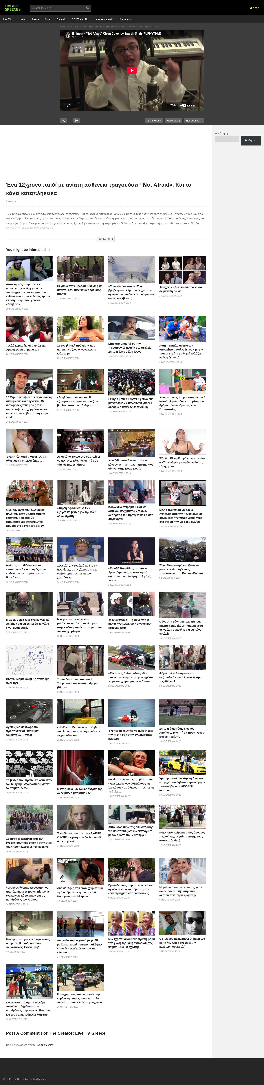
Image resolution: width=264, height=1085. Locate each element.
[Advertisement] (106, 153)
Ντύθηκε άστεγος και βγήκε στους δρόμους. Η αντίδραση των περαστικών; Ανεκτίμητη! (28, 943)
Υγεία (48, 19)
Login (256, 7)
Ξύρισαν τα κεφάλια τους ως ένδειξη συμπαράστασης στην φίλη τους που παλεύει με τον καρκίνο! (29, 842)
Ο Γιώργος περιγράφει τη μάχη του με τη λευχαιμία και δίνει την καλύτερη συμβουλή (182, 942)
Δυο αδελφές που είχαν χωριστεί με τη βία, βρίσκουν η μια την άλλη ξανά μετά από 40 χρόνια (80, 892)
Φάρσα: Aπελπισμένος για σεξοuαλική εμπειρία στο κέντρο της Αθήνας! (180, 677)
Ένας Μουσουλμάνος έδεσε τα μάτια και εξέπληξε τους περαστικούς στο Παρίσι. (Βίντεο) (181, 569)
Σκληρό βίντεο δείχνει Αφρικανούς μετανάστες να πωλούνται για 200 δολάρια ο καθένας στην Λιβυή (130, 402)
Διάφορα (124, 19)
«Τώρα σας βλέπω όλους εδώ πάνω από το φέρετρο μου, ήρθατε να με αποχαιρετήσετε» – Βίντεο (131, 677)
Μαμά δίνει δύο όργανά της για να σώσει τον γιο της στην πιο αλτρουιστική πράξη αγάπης (181, 891)
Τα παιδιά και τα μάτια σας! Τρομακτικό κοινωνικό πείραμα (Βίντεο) (77, 683)
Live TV (7, 19)
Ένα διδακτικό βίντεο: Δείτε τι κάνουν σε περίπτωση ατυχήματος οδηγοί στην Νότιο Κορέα (130, 464)
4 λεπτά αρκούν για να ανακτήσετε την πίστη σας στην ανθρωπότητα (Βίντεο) (130, 734)
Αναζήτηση (221, 133)
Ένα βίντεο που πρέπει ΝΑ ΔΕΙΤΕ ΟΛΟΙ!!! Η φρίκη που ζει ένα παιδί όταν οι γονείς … (79, 837)
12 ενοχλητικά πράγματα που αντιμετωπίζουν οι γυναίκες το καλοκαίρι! (76, 349)
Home (23, 19)
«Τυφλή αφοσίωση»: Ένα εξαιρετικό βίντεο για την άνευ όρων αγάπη (76, 512)
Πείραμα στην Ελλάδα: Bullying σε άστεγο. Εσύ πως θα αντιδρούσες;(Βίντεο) (79, 289)
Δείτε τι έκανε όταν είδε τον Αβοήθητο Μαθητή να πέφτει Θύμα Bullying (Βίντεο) (181, 732)
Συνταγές (61, 19)
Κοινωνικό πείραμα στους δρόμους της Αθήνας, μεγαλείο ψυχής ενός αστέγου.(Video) (182, 836)
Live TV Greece (90, 1033)
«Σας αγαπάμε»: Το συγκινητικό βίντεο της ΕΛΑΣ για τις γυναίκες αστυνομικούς (129, 623)
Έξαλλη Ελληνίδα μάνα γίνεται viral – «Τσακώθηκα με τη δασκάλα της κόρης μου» (182, 462)
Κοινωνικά (11, 201)
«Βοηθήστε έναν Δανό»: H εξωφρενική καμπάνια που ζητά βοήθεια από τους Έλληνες (77, 401)
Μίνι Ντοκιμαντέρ (104, 19)
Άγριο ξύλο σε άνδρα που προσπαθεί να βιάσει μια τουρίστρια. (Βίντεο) (22, 730)
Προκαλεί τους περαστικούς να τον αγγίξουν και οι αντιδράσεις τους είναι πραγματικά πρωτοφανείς (130, 889)
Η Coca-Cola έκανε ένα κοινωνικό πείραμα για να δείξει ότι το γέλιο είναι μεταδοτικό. (27, 623)
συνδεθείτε (46, 1045)
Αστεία (35, 19)
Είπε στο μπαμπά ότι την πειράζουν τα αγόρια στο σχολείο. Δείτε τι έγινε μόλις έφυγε (130, 347)
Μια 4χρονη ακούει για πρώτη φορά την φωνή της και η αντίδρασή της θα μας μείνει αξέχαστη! (131, 943)
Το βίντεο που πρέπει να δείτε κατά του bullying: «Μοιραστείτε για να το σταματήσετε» (29, 784)
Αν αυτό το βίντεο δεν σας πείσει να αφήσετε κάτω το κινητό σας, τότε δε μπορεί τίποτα (78, 460)
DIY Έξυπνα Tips (81, 19)
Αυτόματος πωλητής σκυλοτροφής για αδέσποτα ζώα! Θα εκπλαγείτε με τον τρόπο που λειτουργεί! (130, 831)
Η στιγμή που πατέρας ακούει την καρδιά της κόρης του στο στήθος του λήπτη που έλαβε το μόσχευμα (79, 998)
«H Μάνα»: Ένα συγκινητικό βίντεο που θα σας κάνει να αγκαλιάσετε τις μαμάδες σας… (80, 731)
